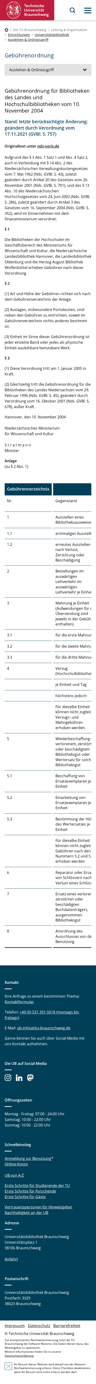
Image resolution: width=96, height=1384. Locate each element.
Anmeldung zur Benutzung (28, 1158)
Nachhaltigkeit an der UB (26, 1212)
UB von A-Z (14, 1175)
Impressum (15, 1325)
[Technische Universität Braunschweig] (27, 10)
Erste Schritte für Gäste (25, 1196)
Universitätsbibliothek (52, 34)
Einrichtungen (19, 34)
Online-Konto (16, 1164)
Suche (72, 10)
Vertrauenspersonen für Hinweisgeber (38, 1207)
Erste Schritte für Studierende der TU (37, 1185)
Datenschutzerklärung (19, 1356)
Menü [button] (87, 10)
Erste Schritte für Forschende (30, 1191)
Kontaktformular (19, 1001)
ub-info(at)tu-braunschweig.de (43, 1028)
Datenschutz (39, 1325)
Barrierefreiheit (66, 1325)
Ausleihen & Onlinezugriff (28, 39)
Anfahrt (11, 1259)
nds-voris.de (48, 146)
